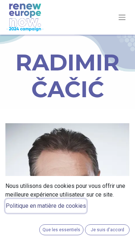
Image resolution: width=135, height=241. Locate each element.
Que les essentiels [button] (61, 229)
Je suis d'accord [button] (107, 229)
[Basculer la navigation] (122, 17)
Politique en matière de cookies (46, 205)
